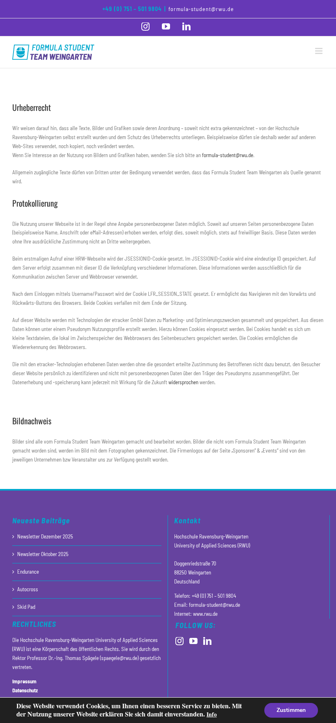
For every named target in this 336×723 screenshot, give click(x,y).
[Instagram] (179, 641)
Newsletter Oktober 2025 (42, 554)
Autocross (27, 589)
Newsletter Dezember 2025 (45, 536)
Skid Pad (26, 607)
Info (212, 714)
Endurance (28, 571)
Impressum (24, 681)
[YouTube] (193, 641)
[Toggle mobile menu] (319, 51)
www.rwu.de (205, 613)
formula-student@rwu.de (201, 8)
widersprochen (183, 382)
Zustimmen (291, 710)
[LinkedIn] (207, 641)
